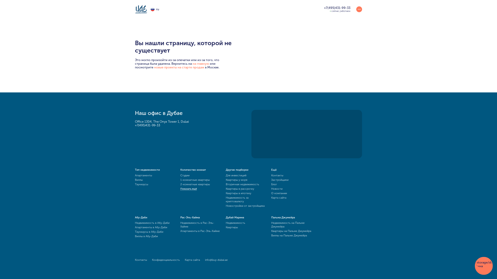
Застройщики (279, 180)
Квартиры (232, 227)
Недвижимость (235, 223)
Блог (274, 184)
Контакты (277, 175)
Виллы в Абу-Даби (146, 236)
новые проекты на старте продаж (179, 67)
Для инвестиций (236, 175)
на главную (201, 63)
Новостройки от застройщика (245, 206)
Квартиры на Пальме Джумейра (291, 231)
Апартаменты (143, 175)
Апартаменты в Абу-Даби (151, 227)
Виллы (139, 180)
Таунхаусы (141, 184)
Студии (184, 175)
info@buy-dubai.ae (216, 260)
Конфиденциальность (166, 260)
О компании (279, 193)
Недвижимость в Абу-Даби (152, 223)
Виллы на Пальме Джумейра (289, 235)
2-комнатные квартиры (195, 184)
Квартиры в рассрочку (240, 188)
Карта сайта (278, 197)
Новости (276, 188)
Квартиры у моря (236, 180)
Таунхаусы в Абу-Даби (149, 231)
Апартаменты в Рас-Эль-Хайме (200, 231)
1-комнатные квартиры (195, 180)
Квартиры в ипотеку (238, 193)
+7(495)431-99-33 (147, 125)
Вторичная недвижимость (242, 184)
